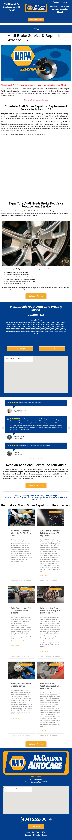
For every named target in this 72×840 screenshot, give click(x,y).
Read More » (15, 566)
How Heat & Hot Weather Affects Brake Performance (50, 685)
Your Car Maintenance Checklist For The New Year (21, 533)
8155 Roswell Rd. (12, 4)
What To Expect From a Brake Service (21, 684)
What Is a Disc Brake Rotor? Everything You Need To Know (50, 610)
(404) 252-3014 (60, 2)
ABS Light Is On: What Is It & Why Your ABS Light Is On (50, 533)
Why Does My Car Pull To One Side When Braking (21, 610)
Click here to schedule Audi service (36, 100)
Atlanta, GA (36, 315)
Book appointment (36, 19)
